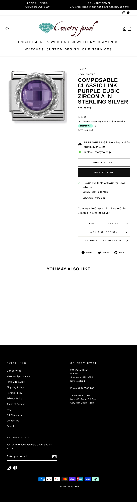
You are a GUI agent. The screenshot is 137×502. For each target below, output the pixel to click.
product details (104, 223)
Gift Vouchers (14, 415)
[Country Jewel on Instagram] (9, 468)
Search (11, 426)
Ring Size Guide (16, 382)
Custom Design (63, 49)
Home (81, 69)
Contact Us (13, 420)
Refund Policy (14, 393)
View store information (94, 198)
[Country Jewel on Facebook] (15, 468)
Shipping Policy (15, 387)
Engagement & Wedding (44, 42)
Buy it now (104, 172)
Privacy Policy (14, 398)
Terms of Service (16, 404)
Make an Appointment (19, 376)
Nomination (88, 74)
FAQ (9, 409)
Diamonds (108, 42)
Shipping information (104, 240)
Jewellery (83, 42)
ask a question (104, 232)
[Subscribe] (54, 456)
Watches (34, 49)
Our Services (97, 49)
